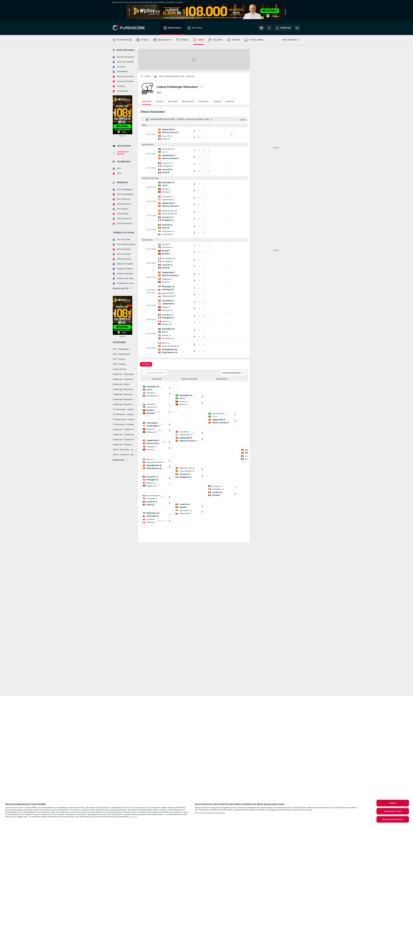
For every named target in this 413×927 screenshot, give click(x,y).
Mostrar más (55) (121, 288)
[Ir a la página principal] (131, 27)
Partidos (204, 101)
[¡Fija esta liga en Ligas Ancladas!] (201, 86)
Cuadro (217, 101)
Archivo (230, 101)
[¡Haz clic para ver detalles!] (194, 134)
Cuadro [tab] (146, 364)
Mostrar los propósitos (392, 819)
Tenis (147, 76)
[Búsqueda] (269, 28)
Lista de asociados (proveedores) (210, 813)
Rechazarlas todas (392, 811)
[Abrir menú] (297, 28)
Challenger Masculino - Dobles (176, 76)
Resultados (188, 101)
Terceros (134, 816)
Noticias (172, 101)
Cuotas (159, 101)
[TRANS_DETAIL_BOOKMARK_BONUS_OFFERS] (261, 28)
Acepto (392, 803)
